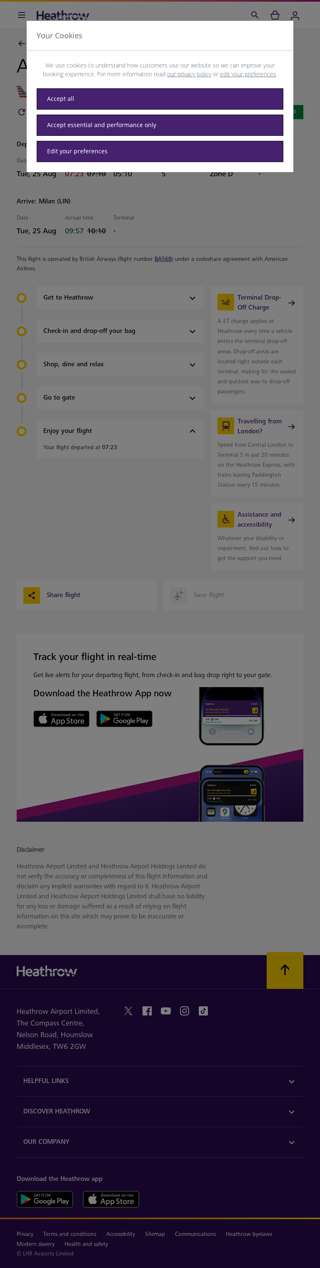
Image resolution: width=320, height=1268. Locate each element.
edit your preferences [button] (248, 74)
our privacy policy (189, 74)
